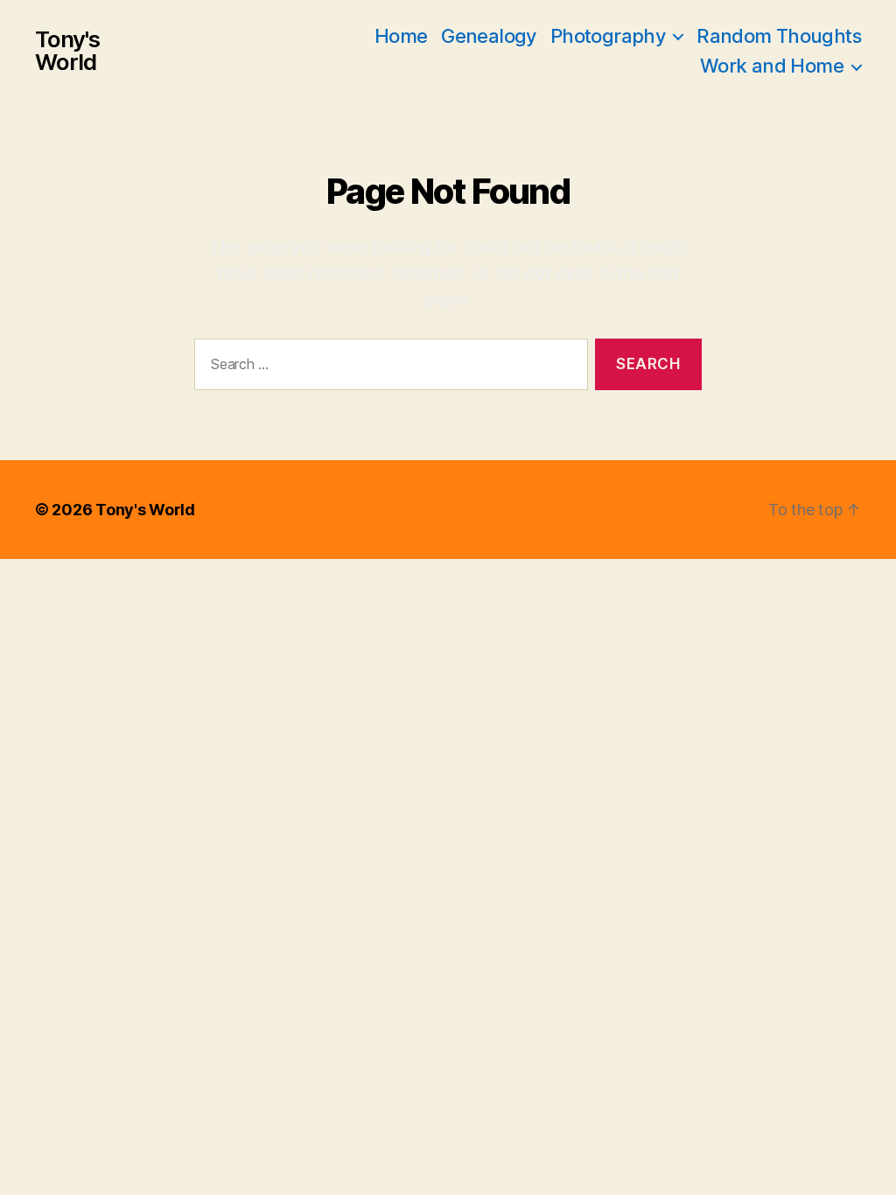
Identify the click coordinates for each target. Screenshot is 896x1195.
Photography (607, 35)
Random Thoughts (778, 35)
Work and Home (772, 65)
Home (401, 35)
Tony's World (67, 50)
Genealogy (488, 35)
